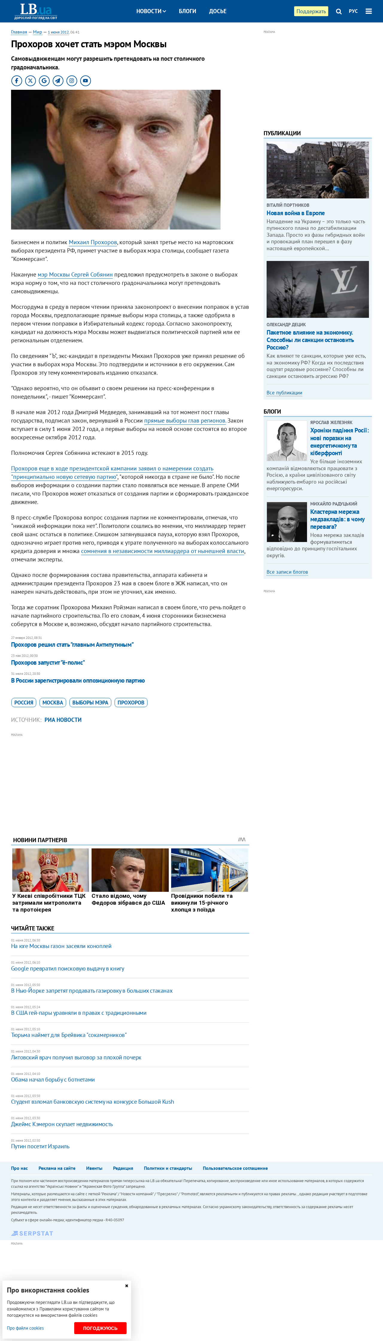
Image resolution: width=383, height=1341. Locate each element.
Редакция (123, 1168)
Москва (52, 702)
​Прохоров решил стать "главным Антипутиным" (72, 644)
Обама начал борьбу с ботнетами (53, 1079)
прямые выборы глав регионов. (185, 420)
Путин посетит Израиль (40, 1146)
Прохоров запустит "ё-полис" (48, 662)
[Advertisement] (130, 780)
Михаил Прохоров (93, 242)
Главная (19, 32)
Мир (37, 32)
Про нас (19, 1168)
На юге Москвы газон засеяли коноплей (61, 946)
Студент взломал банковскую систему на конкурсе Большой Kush (92, 1101)
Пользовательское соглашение (235, 1168)
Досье (218, 11)
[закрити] (126, 1286)
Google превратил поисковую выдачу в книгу (67, 968)
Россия (23, 702)
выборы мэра (90, 702)
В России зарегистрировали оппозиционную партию (78, 680)
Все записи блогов (287, 572)
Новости (149, 11)
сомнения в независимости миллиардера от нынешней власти (162, 551)
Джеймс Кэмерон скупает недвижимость (62, 1124)
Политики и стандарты (168, 1168)
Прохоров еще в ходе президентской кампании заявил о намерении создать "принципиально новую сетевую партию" (112, 472)
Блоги (187, 11)
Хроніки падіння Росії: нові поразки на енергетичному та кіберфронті (339, 441)
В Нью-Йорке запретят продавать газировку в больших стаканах (91, 990)
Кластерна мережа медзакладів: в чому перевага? (337, 519)
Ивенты (94, 1168)
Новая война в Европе (296, 213)
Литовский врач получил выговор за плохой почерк (76, 1057)
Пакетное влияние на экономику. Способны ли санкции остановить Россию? (310, 339)
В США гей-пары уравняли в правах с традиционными (79, 1013)
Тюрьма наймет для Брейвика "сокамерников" (69, 1035)
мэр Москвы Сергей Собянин (75, 274)
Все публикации (284, 392)
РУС (353, 11)
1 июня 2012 (58, 32)
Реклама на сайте (57, 1168)
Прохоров (131, 702)
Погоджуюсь (100, 1328)
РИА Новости (63, 719)
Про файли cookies (25, 1328)
